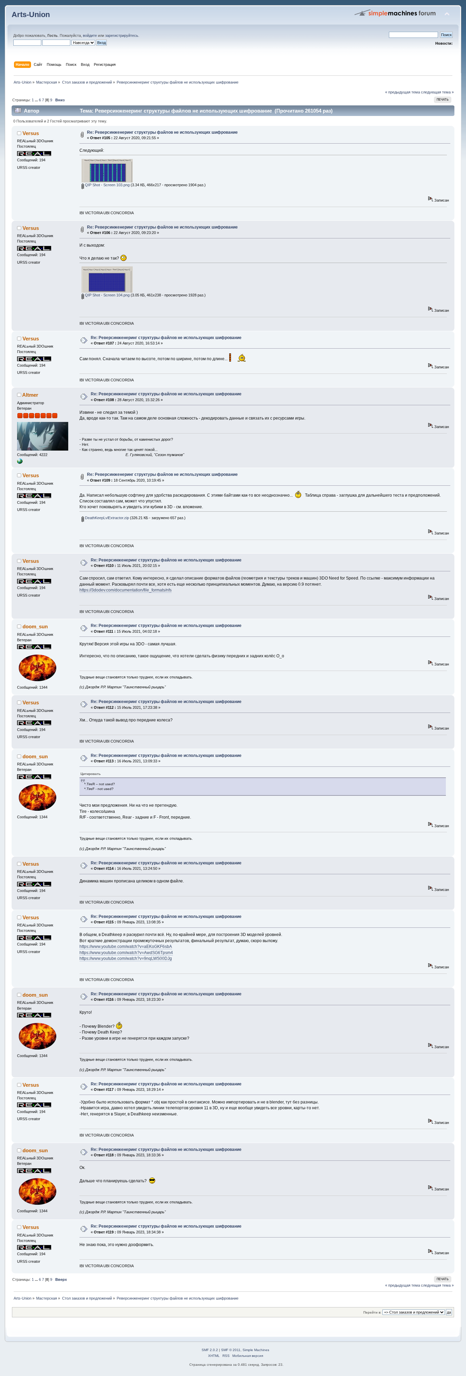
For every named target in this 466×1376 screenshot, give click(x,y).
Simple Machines (256, 1350)
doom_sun (35, 626)
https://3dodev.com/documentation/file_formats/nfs (125, 590)
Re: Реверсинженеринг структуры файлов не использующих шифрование (162, 132)
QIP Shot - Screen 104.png (107, 295)
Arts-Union (31, 14)
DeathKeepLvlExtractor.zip (106, 518)
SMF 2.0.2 (210, 1350)
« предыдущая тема (402, 92)
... (37, 100)
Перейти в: (372, 1312)
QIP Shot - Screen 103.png (107, 185)
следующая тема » (437, 92)
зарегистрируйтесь (121, 35)
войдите (90, 35)
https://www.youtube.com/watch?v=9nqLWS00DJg (125, 958)
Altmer (30, 395)
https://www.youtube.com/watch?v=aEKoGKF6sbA (125, 946)
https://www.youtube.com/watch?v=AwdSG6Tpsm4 (126, 952)
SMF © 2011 (231, 1350)
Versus (31, 133)
